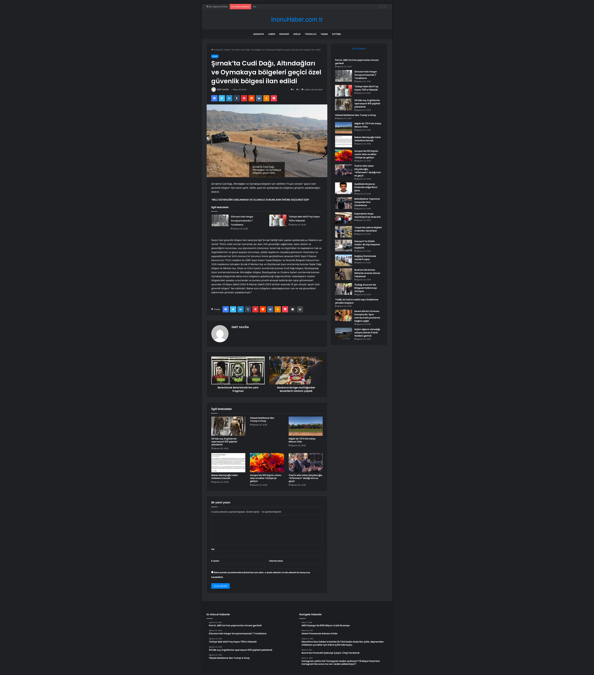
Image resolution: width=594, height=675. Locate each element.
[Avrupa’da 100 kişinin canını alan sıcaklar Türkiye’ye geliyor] (267, 462)
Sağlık (297, 34)
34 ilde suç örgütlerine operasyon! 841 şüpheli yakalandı (224, 441)
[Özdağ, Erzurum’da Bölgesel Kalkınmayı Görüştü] (343, 289)
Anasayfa (258, 34)
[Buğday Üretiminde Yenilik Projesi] (343, 260)
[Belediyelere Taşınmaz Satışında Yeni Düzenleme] (343, 203)
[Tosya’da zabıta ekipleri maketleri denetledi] (343, 232)
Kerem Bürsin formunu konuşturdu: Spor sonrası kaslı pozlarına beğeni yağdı (367, 316)
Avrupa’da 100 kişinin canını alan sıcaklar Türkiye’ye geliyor (265, 478)
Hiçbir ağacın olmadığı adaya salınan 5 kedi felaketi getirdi (367, 332)
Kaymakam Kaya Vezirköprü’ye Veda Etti (367, 215)
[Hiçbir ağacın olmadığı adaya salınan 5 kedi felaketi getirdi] (343, 333)
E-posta (216, 561)
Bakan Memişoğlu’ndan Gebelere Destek (224, 477)
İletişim (336, 34)
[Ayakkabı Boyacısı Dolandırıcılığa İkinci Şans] (343, 188)
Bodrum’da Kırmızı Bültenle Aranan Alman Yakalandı (367, 273)
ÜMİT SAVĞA (223, 89)
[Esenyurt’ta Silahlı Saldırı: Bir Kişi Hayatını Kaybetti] (343, 245)
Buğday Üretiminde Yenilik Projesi (365, 258)
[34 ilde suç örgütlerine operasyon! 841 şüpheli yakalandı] (228, 426)
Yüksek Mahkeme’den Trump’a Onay (262, 419)
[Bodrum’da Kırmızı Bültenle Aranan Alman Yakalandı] (343, 274)
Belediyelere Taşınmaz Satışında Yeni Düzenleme (367, 202)
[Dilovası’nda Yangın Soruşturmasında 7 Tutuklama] (219, 220)
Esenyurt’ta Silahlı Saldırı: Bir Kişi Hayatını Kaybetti (367, 244)
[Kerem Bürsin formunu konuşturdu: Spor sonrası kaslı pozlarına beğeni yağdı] (343, 315)
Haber (271, 34)
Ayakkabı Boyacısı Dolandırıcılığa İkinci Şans (365, 187)
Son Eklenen (359, 48)
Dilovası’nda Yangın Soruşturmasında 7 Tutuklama (242, 220)
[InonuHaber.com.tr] (297, 19)
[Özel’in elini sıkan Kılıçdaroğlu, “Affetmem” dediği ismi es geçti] (306, 462)
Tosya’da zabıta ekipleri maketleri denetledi (368, 229)
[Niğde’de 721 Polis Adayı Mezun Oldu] (306, 426)
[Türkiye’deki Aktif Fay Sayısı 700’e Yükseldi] (277, 220)
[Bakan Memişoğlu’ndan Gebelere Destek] (228, 462)
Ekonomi (284, 34)
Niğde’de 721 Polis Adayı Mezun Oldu (302, 440)
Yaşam (324, 34)
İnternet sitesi (276, 561)
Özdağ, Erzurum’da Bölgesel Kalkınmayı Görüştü (365, 288)
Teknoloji (310, 34)
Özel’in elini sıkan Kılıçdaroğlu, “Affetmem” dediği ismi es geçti (306, 478)
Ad (213, 549)
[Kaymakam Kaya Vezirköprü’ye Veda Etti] (343, 218)
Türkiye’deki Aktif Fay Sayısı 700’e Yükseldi (273, 6)
